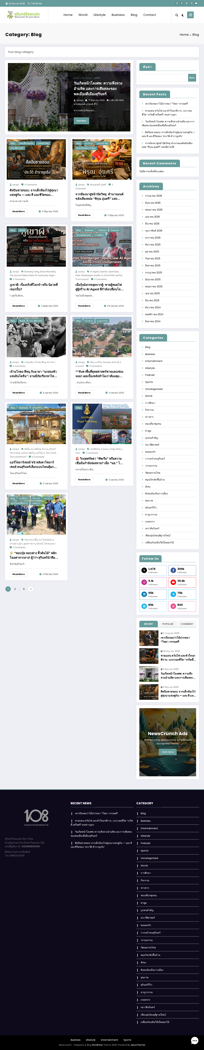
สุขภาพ (149, 500)
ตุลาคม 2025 (152, 251)
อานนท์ (89, 104)
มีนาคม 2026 (152, 223)
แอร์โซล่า (40, 453)
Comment (187, 624)
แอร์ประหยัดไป (28, 453)
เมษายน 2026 (152, 216)
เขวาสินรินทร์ (152, 528)
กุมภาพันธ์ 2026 (153, 230)
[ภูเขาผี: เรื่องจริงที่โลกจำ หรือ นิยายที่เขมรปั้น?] (36, 246)
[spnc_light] (183, 14)
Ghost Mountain (47, 271)
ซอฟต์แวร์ (98, 275)
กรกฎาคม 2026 (153, 195)
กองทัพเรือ (94, 449)
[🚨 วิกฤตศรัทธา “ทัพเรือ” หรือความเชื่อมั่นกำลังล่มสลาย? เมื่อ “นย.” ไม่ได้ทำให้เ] (102, 424)
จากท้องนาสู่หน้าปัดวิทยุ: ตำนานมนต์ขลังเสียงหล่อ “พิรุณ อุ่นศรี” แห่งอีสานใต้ (99, 196)
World (83, 15)
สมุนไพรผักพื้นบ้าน (19, 503)
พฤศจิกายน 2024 (154, 314)
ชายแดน (105, 449)
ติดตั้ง (27, 449)
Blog (134, 15)
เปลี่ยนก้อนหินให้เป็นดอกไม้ (159, 542)
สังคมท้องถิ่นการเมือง (86, 148)
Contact (149, 15)
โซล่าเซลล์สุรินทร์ (18, 456)
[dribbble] (186, 3)
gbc (92, 362)
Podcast (115, 230)
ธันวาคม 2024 (153, 307)
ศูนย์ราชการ (29, 543)
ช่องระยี (115, 362)
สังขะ (148, 486)
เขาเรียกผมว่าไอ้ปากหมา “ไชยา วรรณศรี (166, 103)
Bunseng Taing (31, 271)
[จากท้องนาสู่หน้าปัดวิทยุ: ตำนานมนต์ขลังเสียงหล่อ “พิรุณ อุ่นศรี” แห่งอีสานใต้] (102, 159)
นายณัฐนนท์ (79, 104)
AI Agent (94, 271)
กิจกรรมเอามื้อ (30, 539)
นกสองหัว (28, 362)
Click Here (168, 752)
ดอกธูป (80, 100)
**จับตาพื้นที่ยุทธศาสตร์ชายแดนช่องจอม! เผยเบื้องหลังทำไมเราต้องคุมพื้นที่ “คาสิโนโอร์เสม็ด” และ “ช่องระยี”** (99, 374)
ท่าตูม (148, 431)
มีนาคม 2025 (152, 300)
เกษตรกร (36, 503)
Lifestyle (99, 15)
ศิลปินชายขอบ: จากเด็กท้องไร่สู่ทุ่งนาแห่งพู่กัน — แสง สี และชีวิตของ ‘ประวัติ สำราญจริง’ (34, 192)
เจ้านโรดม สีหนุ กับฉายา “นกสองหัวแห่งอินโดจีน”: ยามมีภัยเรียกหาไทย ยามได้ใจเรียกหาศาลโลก (33, 374)
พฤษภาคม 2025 (153, 286)
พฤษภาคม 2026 (153, 209)
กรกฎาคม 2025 (153, 272)
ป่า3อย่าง (14, 543)
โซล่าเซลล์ (51, 453)
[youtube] (196, 3)
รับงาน (45, 449)
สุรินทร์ (39, 543)
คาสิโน (98, 362)
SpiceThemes (138, 1044)
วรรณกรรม (151, 465)
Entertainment (153, 361)
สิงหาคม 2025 (152, 265)
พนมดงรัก (150, 452)
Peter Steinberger (84, 275)
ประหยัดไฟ (36, 449)
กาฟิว (111, 100)
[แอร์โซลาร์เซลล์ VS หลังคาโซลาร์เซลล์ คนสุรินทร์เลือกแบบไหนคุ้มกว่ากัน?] (36, 424)
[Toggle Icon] (190, 15)
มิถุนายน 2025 (153, 279)
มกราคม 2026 (153, 237)
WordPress (97, 1044)
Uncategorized (83, 235)
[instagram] (191, 3)
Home (68, 15)
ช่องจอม (106, 362)
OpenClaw (113, 271)
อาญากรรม (88, 78)
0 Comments (30, 184)
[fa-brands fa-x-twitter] (182, 3)
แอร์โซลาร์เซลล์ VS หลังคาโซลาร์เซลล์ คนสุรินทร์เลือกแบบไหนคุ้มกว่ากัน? (33, 465)
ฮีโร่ (96, 104)
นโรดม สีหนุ (40, 362)
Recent (148, 624)
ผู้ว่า (21, 543)
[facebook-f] (177, 3)
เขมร (77, 453)
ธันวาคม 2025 (153, 244)
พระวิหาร (51, 362)
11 (24, 589)
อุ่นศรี (103, 184)
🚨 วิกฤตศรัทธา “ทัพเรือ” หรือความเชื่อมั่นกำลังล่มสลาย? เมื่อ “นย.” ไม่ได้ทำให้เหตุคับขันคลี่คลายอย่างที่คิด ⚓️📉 (98, 461)
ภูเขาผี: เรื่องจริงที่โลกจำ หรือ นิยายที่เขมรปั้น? (34, 287)
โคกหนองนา (50, 543)
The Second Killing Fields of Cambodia (29, 275)
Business (118, 15)
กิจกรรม (36, 498)
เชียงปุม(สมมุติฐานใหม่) (158, 535)
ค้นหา (147, 67)
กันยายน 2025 (152, 258)
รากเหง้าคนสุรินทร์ (155, 458)
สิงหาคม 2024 (153, 321)
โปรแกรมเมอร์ (82, 279)
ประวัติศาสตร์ (17, 148)
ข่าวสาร (81, 78)
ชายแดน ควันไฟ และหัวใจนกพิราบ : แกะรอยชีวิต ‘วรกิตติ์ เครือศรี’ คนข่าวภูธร (178, 658)
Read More (81, 121)
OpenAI (103, 271)
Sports (149, 382)
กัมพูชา (52, 275)
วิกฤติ (112, 449)
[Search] (176, 15)
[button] (195, 1041)
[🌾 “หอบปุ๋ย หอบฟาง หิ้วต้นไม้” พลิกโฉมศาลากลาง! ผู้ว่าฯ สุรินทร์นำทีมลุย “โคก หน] (36, 514)
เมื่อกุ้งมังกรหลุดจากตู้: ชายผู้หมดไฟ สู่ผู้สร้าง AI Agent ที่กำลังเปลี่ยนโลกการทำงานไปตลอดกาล (98, 287)
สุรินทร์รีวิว (37, 407)
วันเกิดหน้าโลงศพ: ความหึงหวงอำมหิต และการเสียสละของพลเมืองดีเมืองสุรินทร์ (98, 88)
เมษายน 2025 (152, 293)
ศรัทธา (119, 449)
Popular (167, 624)
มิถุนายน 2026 (153, 203)
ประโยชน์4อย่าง (46, 539)
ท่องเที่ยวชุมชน (26, 143)
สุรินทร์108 (109, 275)
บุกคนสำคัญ (43, 143)
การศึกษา (99, 235)
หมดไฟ (118, 275)
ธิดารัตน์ (119, 100)
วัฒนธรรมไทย (152, 472)
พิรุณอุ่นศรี (95, 184)
